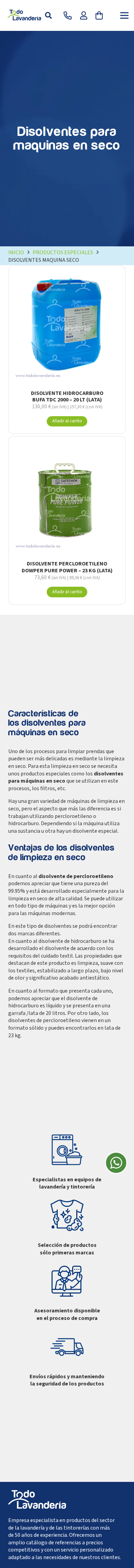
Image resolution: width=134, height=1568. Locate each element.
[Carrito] (99, 15)
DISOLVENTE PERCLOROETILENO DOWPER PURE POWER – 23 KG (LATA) (67, 567)
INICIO (16, 252)
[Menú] (124, 15)
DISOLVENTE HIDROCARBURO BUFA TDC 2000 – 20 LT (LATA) (67, 396)
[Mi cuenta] (83, 15)
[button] (48, 15)
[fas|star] (116, 1164)
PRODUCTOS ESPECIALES (63, 252)
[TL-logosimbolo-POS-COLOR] (24, 15)
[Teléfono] (68, 15)
